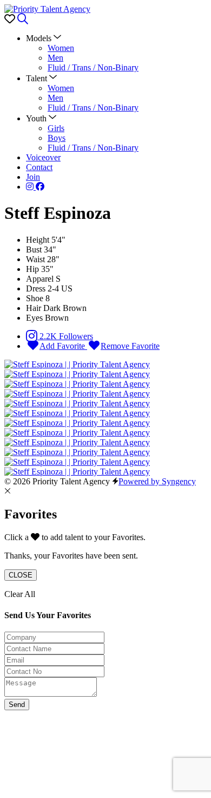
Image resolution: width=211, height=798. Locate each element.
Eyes (34, 317)
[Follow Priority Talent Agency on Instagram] (31, 186)
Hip (32, 269)
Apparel (40, 278)
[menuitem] (61, 48)
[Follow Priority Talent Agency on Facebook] (40, 186)
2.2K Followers (65, 336)
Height (37, 239)
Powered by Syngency (157, 481)
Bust (34, 249)
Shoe (34, 298)
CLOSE (20, 575)
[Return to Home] (47, 9)
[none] (43, 38)
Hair (33, 308)
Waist (35, 259)
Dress (35, 288)
